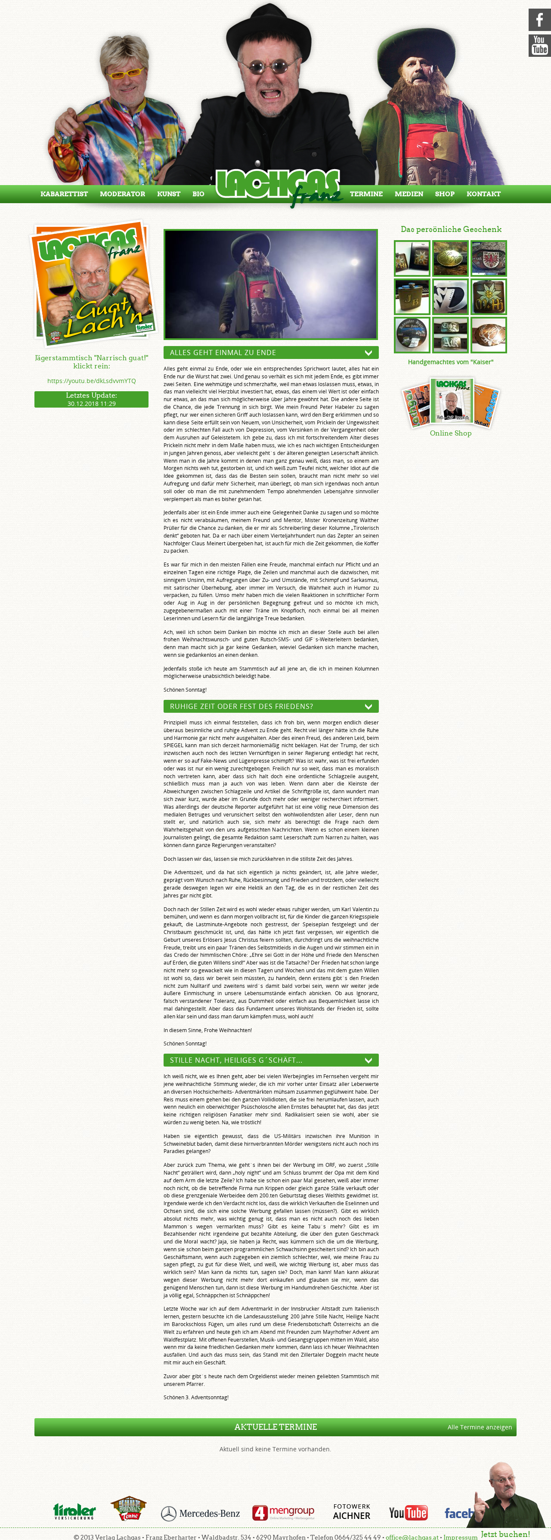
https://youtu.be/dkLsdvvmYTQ (91, 381)
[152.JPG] (450, 336)
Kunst (168, 194)
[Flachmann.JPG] (489, 297)
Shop (445, 194)
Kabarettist (64, 194)
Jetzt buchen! (505, 1534)
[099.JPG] (450, 259)
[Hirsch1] (489, 336)
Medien (409, 194)
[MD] (450, 297)
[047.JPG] (412, 297)
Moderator (122, 194)
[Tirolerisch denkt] (271, 285)
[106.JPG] (489, 259)
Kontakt (484, 194)
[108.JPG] (412, 259)
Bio (198, 194)
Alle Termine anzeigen (480, 1427)
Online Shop (451, 433)
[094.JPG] (412, 336)
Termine (366, 194)
